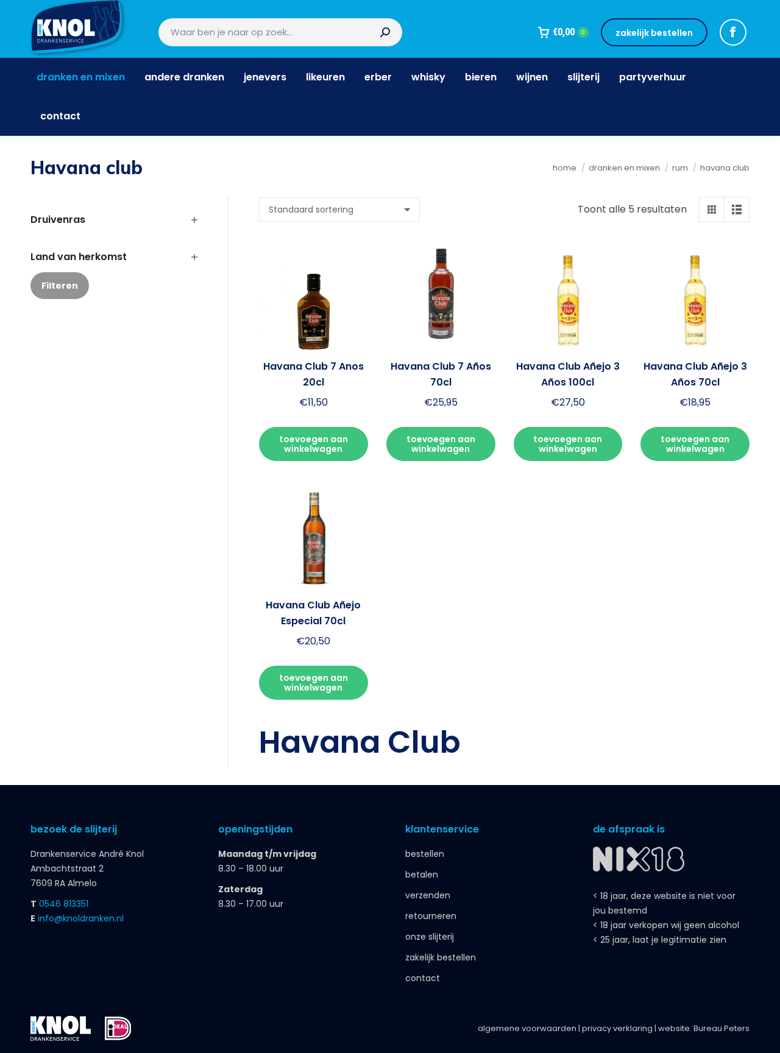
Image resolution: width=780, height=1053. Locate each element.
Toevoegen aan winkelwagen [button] (313, 444)
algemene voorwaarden (527, 1028)
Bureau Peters (721, 1028)
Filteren (59, 286)
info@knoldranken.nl (81, 918)
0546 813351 (63, 904)
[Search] (385, 32)
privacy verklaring (617, 1028)
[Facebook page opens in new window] (733, 32)
